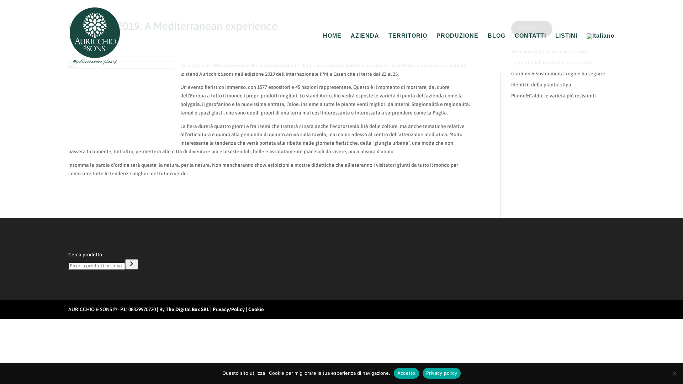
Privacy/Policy (229, 309)
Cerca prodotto (85, 254)
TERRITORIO (407, 36)
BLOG (496, 36)
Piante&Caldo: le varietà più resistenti (553, 95)
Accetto (406, 373)
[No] (674, 373)
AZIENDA (365, 36)
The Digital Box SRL (187, 309)
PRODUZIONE (457, 36)
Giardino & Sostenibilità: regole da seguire (558, 73)
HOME (332, 36)
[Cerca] (131, 264)
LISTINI (566, 36)
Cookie (256, 309)
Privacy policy (441, 373)
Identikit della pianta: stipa (541, 84)
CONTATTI (530, 36)
